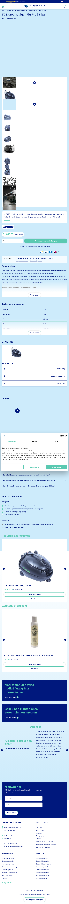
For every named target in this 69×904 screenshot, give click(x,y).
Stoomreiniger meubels (43, 864)
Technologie (40, 836)
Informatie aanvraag (8, 864)
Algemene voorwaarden (9, 872)
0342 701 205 (8, 835)
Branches (39, 827)
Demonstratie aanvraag (9, 867)
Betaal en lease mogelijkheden (46, 844)
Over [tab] (56, 441)
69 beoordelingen (14, 1)
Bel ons (65, 7)
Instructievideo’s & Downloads (45, 842)
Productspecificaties (57, 376)
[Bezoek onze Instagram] (5, 883)
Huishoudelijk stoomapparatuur (16, 10)
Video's (50, 258)
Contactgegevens (7, 870)
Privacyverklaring (7, 875)
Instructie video (60, 383)
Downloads (43, 258)
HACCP (38, 839)
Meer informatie (34, 598)
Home (3, 10)
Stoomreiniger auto (42, 858)
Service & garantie (8, 861)
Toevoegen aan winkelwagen (46, 241)
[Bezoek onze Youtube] (11, 883)
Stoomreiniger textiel (42, 861)
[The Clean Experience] (34, 6)
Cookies (4, 878)
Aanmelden (11, 813)
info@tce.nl (7, 838)
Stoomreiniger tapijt (42, 878)
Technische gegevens (32, 258)
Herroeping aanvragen (34, 899)
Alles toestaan (56, 467)
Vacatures (39, 833)
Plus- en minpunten (36, 261)
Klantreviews (40, 830)
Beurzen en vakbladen (43, 847)
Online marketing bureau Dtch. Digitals (39, 894)
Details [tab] (34, 441)
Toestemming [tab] (12, 441)
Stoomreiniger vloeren (43, 875)
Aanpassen (33, 467)
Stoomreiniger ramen (42, 870)
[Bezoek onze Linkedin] (8, 883)
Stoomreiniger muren (42, 872)
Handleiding (60, 369)
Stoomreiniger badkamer (44, 867)
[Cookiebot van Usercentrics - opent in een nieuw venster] (59, 436)
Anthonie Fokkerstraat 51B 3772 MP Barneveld (12, 829)
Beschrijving (20, 258)
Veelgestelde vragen (22, 261)
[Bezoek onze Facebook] (3, 883)
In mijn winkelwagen (34, 594)
